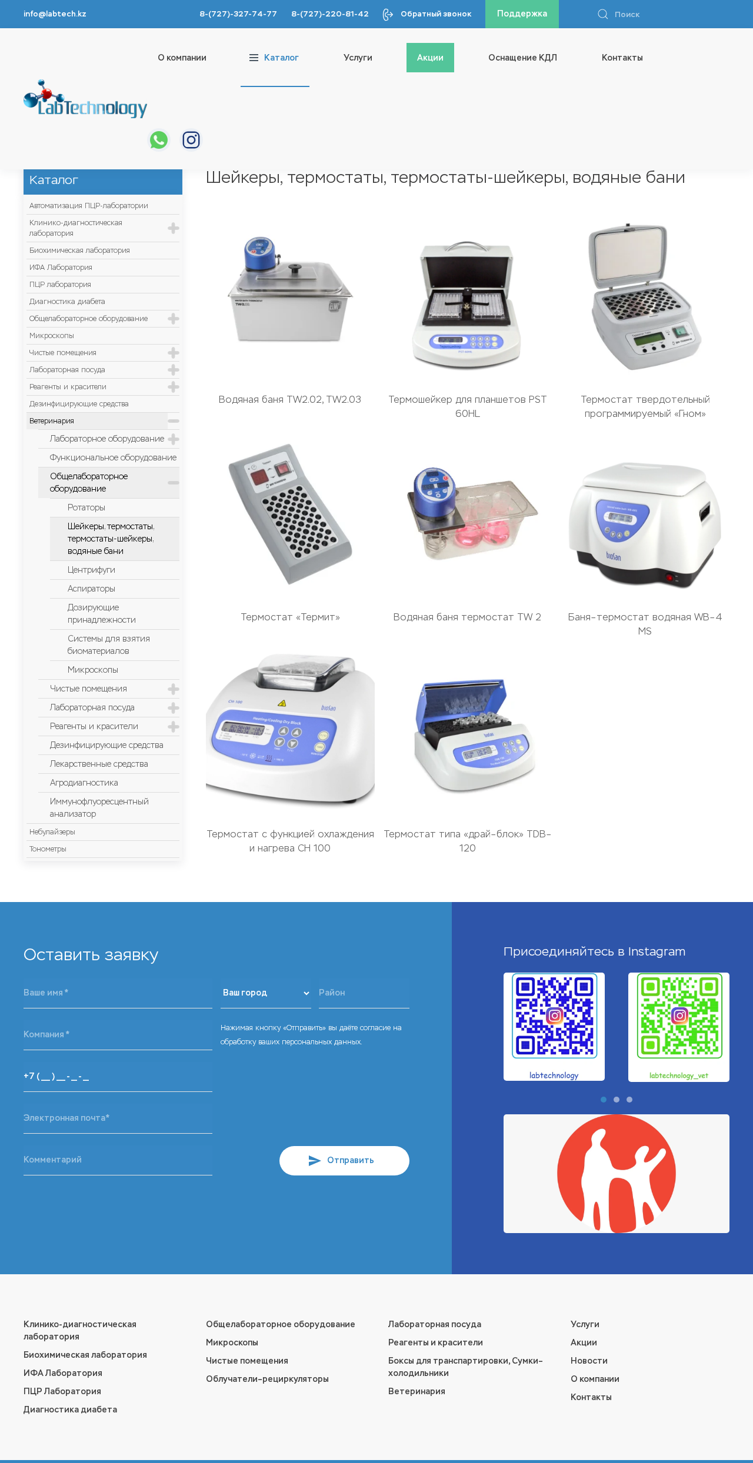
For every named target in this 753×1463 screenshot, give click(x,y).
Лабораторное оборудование (107, 439)
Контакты (622, 58)
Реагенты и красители (67, 387)
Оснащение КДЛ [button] (522, 58)
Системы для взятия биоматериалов (109, 645)
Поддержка (522, 14)
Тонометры (47, 849)
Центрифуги (91, 570)
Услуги (585, 1325)
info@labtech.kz (55, 14)
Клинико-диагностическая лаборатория (75, 228)
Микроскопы (51, 336)
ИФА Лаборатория (60, 267)
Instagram (656, 951)
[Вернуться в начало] (85, 98)
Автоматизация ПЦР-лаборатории (88, 206)
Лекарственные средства (99, 764)
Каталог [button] (281, 58)
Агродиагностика (84, 783)
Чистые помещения (62, 353)
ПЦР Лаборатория (62, 1392)
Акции (430, 58)
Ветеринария (51, 421)
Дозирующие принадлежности (102, 614)
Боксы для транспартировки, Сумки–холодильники (465, 1367)
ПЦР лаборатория (60, 284)
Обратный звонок (436, 14)
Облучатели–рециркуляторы (267, 1379)
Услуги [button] (358, 58)
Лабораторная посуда (67, 370)
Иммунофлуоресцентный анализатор (99, 808)
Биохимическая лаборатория (79, 250)
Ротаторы (86, 508)
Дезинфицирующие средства (79, 404)
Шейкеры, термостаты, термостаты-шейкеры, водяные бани (111, 539)
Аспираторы (91, 589)
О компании (182, 58)
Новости (589, 1361)
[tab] (604, 1100)
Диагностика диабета (67, 302)
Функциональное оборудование (113, 458)
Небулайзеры (52, 832)
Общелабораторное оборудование (88, 319)
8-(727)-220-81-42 (330, 14)
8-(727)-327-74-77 (238, 14)
